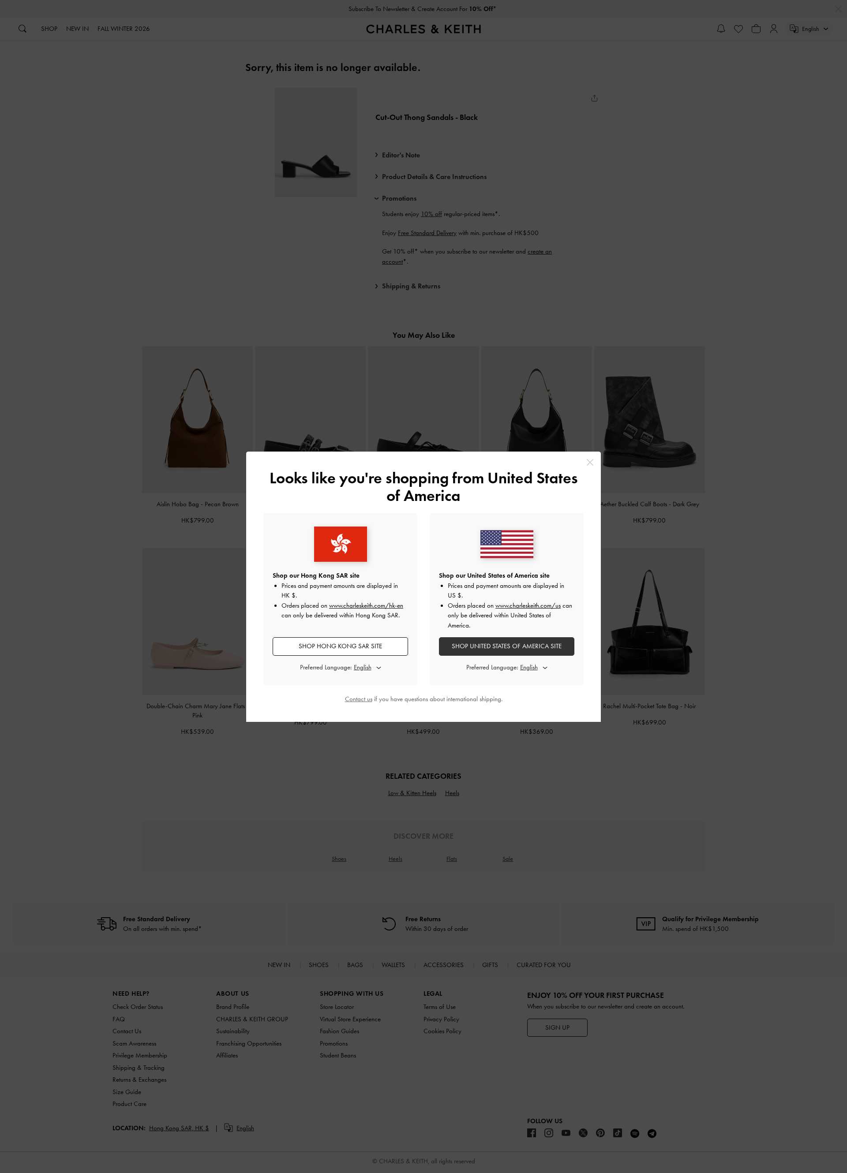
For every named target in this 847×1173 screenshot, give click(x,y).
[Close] (590, 462)
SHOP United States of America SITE (507, 646)
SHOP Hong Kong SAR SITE (340, 646)
